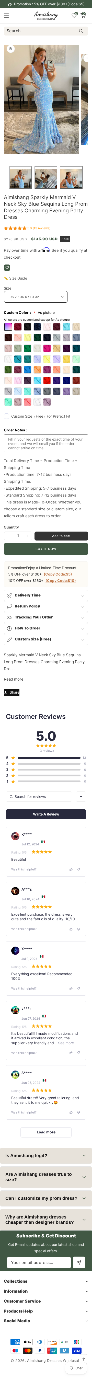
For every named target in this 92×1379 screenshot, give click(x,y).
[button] (82, 4)
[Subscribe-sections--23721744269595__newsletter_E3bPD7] (79, 1262)
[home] (57, 1373)
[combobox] (46, 31)
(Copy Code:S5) (58, 574)
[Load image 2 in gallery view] (45, 177)
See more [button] (65, 1043)
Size (8, 288)
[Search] (81, 31)
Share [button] (14, 692)
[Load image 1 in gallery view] (20, 177)
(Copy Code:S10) (60, 580)
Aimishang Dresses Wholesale (54, 1360)
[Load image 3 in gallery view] (71, 177)
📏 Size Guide (15, 278)
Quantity (11, 527)
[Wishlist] (7, 268)
